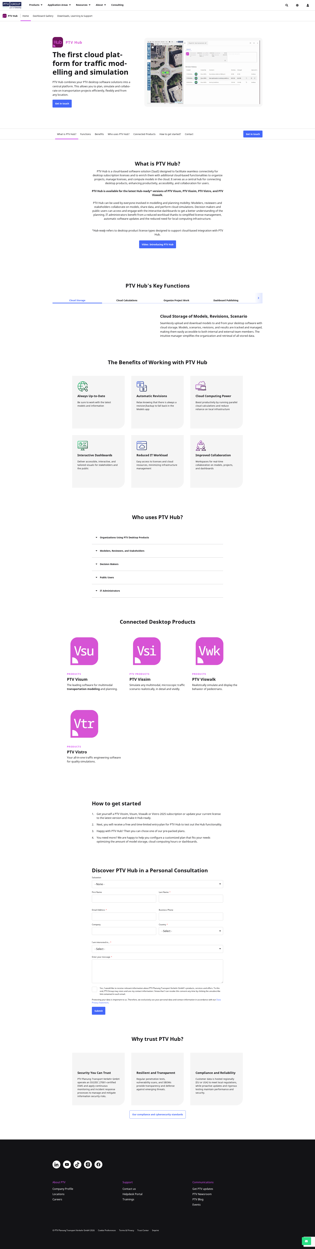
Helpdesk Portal (132, 1194)
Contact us (129, 1189)
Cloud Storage (77, 300)
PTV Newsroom (202, 1194)
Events (196, 1204)
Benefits (99, 133)
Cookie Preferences (107, 1230)
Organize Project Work (176, 300)
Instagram (88, 1164)
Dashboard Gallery (43, 15)
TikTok (77, 1164)
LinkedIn (56, 1164)
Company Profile (62, 1189)
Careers (57, 1199)
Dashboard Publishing (225, 300)
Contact (189, 133)
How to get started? (170, 133)
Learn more (76, 694)
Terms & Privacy (126, 1230)
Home (25, 15)
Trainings (128, 1199)
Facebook (98, 1164)
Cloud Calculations (126, 300)
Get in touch (62, 103)
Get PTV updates (202, 1189)
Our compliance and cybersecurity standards (157, 1114)
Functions (85, 133)
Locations (58, 1194)
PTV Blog (197, 1199)
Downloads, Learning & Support (74, 15)
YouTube (67, 1164)
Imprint (155, 1230)
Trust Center (143, 1230)
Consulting (117, 4)
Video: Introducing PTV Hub (157, 244)
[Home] (12, 5)
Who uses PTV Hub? (118, 133)
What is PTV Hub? (66, 133)
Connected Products (144, 133)
